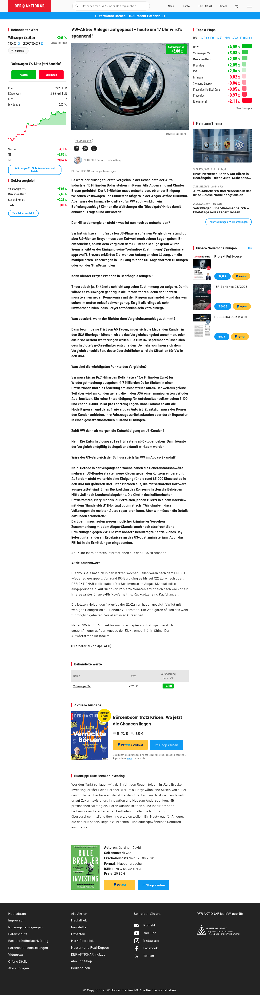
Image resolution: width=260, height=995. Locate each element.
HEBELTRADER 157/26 (230, 317)
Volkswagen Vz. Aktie (21, 38)
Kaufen (24, 74)
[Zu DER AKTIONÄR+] (205, 6)
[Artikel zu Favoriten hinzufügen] (94, 148)
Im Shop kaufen (166, 745)
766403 (12, 42)
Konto (129, 758)
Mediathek (79, 920)
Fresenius (199, 95)
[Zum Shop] (171, 6)
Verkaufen (51, 74)
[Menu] (249, 6)
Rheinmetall (200, 101)
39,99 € (223, 276)
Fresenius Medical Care (206, 89)
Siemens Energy (202, 83)
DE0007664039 (32, 42)
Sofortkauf (137, 744)
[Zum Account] (186, 6)
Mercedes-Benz (202, 59)
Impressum (16, 920)
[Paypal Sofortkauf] (119, 885)
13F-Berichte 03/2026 (230, 286)
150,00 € (223, 306)
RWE (195, 71)
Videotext (15, 954)
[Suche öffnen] (77, 6)
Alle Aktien (79, 913)
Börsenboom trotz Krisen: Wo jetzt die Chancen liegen (147, 720)
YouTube (149, 933)
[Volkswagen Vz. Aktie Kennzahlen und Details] (37, 125)
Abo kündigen (18, 968)
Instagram (151, 940)
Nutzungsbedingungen (25, 927)
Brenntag (198, 65)
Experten (78, 934)
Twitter (148, 955)
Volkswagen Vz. (83, 140)
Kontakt (149, 925)
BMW (196, 47)
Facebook (150, 948)
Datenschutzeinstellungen (28, 947)
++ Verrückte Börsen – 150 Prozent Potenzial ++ (130, 16)
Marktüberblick (82, 940)
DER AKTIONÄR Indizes (88, 954)
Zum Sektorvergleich (23, 213)
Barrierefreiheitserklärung (28, 940)
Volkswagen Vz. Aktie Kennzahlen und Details (35, 169)
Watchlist (19, 50)
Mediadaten (17, 913)
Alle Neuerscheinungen (245, 248)
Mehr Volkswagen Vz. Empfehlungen (229, 221)
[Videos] (223, 6)
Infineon (198, 77)
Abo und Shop (81, 961)
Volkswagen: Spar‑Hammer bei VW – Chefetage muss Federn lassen (221, 210)
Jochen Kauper (115, 160)
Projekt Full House (228, 256)
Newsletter (79, 927)
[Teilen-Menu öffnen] (76, 148)
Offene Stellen (19, 961)
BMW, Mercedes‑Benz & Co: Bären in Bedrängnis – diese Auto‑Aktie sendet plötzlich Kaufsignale (222, 176)
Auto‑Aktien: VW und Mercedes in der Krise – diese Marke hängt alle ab (222, 193)
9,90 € (222, 336)
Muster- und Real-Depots (90, 947)
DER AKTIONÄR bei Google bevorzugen (93, 171)
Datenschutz (17, 934)
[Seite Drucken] (85, 148)
